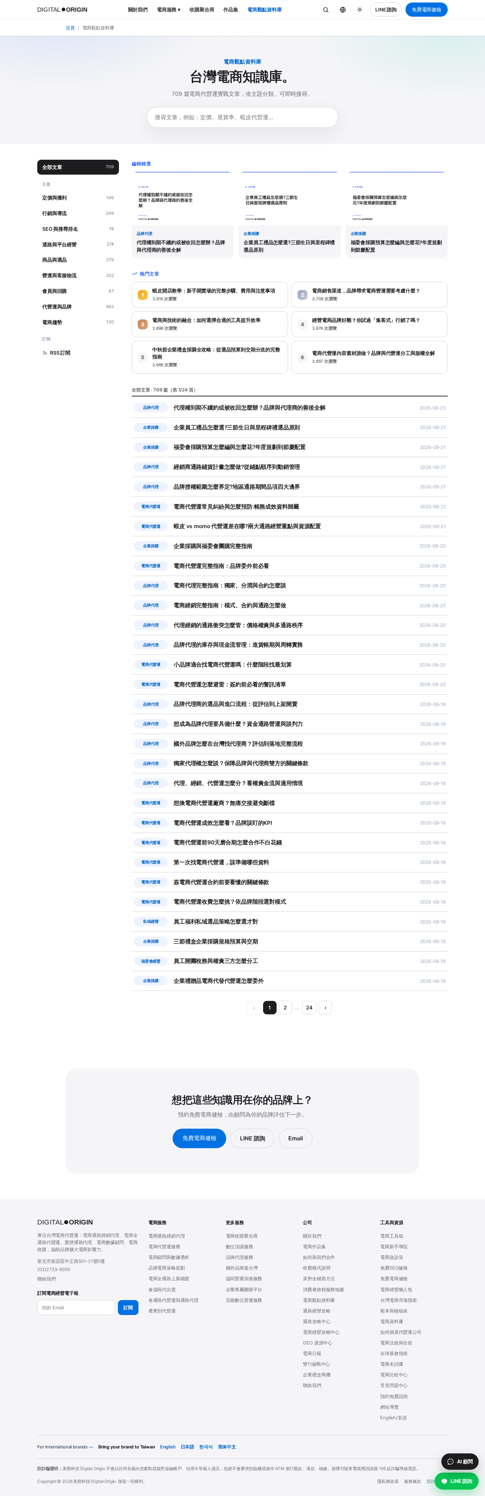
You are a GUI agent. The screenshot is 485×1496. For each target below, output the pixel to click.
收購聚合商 (202, 9)
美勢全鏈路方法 (319, 1278)
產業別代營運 (162, 1311)
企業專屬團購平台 (244, 1289)
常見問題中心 (394, 1385)
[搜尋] (325, 9)
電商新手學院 (394, 1246)
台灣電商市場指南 (398, 1300)
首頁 (70, 28)
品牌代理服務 (239, 1257)
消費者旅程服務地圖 (323, 1289)
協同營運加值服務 (244, 1278)
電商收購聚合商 (242, 1236)
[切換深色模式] (359, 9)
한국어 (206, 1447)
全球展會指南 (394, 1353)
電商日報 (312, 1353)
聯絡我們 (46, 1279)
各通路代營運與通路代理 (173, 1300)
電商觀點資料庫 (264, 9)
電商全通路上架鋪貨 (169, 1278)
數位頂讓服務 (239, 1246)
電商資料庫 (391, 1321)
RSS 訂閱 (60, 353)
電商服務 (168, 9)
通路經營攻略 (316, 1311)
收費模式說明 (316, 1268)
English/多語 (393, 1417)
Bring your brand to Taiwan (126, 1447)
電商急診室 (391, 1257)
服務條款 (412, 1481)
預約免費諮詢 (394, 1396)
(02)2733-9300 (53, 1269)
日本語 (188, 1447)
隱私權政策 (387, 1481)
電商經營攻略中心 (321, 1332)
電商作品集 (314, 1246)
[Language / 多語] (342, 9)
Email (295, 1138)
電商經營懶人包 (396, 1289)
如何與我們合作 (319, 1257)
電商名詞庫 (391, 1364)
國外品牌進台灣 (242, 1268)
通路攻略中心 (316, 1321)
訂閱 (128, 1307)
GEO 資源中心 (317, 1343)
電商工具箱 (391, 1236)
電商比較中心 (394, 1374)
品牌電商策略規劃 (166, 1268)
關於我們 (138, 9)
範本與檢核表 (394, 1311)
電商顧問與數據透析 (169, 1257)
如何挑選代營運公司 (400, 1332)
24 (309, 1007)
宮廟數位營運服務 (244, 1300)
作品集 (230, 9)
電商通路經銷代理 (166, 1236)
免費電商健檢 (426, 9)
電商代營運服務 (164, 1246)
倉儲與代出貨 (162, 1289)
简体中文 (227, 1447)
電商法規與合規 (396, 1343)
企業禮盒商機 (316, 1374)
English (168, 1447)
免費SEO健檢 (394, 1268)
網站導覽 (389, 1407)
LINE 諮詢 (386, 9)
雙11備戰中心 (316, 1364)
